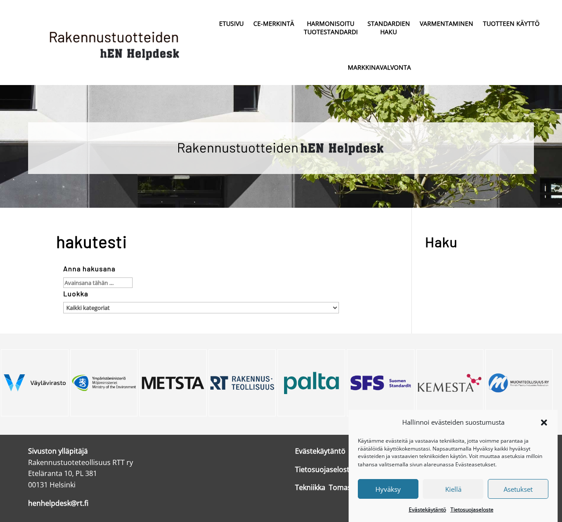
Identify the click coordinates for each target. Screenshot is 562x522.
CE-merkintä (273, 23)
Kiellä (453, 489)
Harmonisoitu (331, 27)
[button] (544, 422)
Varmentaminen (446, 23)
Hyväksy (388, 489)
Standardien (388, 27)
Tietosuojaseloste (472, 509)
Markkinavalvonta (379, 67)
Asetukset (518, 489)
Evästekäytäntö (427, 509)
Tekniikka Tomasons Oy (334, 487)
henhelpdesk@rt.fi (58, 503)
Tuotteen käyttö (511, 23)
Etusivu (231, 23)
